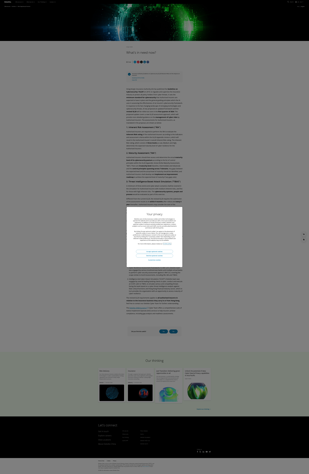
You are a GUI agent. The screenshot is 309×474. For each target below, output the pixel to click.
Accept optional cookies (154, 251)
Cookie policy (167, 244)
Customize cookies (154, 260)
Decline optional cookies (154, 256)
